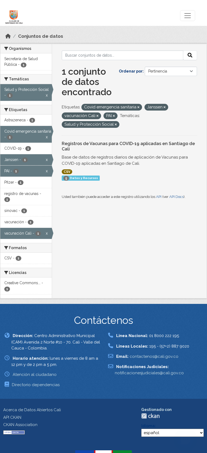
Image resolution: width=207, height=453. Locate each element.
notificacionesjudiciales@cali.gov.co (149, 372)
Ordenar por (131, 71)
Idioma (148, 426)
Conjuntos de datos (40, 36)
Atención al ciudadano (35, 374)
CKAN (150, 416)
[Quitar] (138, 107)
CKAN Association (20, 424)
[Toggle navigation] (187, 15)
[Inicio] (8, 36)
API (158, 197)
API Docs (176, 197)
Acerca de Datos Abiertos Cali (32, 409)
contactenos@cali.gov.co (154, 356)
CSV (67, 172)
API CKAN (12, 417)
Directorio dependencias (36, 384)
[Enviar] (190, 55)
